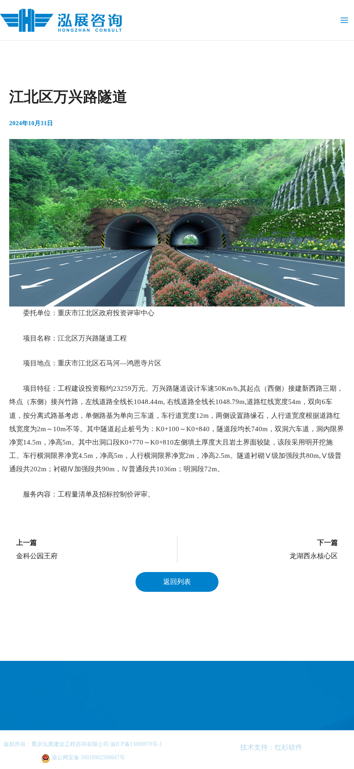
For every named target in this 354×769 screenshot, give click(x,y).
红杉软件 (288, 747)
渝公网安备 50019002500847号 (87, 757)
